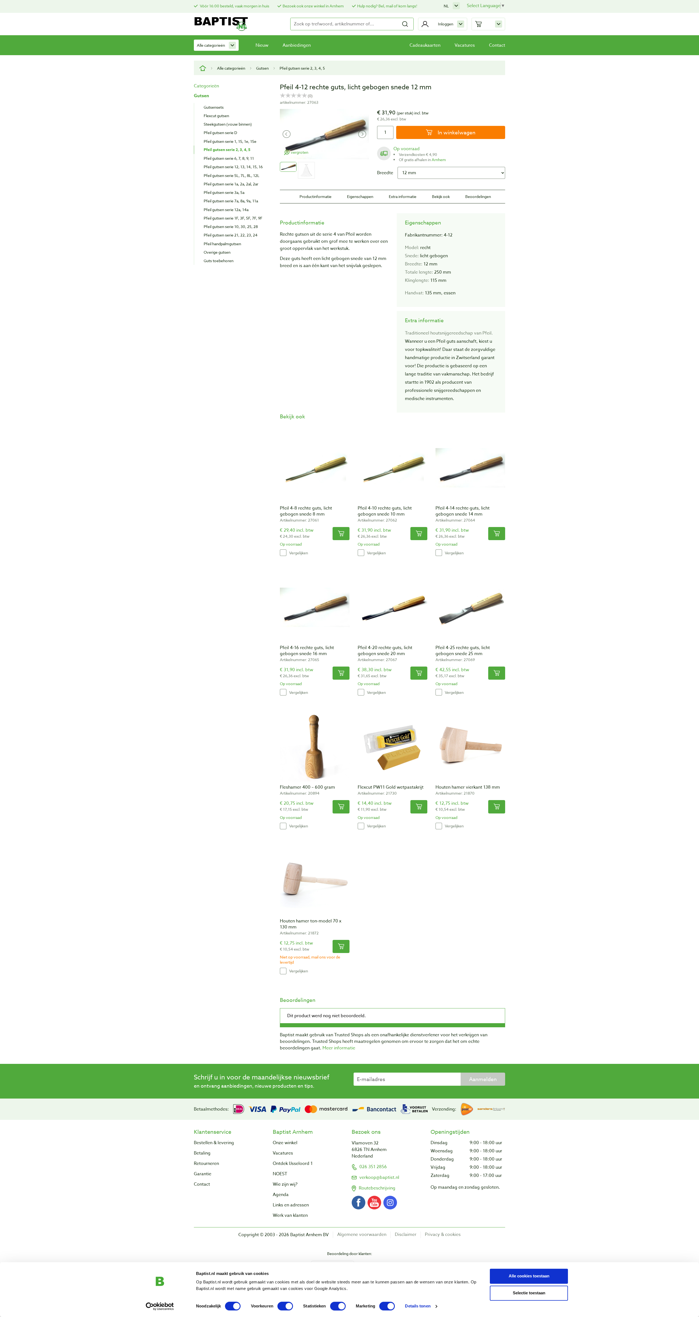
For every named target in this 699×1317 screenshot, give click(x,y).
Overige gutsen (217, 252)
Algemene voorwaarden (361, 1235)
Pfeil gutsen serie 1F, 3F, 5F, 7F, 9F (233, 218)
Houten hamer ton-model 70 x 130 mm (310, 924)
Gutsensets (214, 107)
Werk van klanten (290, 1215)
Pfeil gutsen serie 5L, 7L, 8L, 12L (231, 175)
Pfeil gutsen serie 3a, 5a (224, 192)
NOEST (280, 1174)
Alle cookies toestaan (529, 1276)
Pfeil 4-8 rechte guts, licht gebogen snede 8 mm (306, 511)
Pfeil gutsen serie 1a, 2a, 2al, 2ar (231, 184)
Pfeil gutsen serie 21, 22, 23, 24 (230, 235)
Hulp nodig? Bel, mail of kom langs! (387, 5)
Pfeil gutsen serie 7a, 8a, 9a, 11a (231, 200)
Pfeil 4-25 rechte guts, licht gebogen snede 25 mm (463, 651)
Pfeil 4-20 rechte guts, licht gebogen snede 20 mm (385, 651)
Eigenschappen (360, 196)
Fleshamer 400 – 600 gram (307, 787)
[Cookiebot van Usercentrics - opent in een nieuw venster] (160, 1306)
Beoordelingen (478, 196)
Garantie (202, 1174)
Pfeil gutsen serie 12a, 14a (226, 209)
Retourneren (206, 1163)
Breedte (385, 173)
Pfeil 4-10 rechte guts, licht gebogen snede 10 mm (385, 511)
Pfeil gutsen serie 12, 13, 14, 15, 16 (233, 166)
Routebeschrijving (377, 1188)
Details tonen (417, 1306)
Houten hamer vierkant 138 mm (468, 787)
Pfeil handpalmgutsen (222, 243)
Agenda (281, 1194)
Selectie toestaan (529, 1293)
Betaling (202, 1153)
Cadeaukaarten (425, 45)
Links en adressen (291, 1205)
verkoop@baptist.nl (379, 1177)
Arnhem (439, 159)
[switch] (285, 1306)
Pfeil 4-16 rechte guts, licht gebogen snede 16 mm (307, 651)
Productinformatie (315, 196)
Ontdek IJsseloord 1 (293, 1163)
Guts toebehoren (218, 260)
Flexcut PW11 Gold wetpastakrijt (390, 787)
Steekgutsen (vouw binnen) (228, 124)
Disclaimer (405, 1235)
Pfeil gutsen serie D (220, 132)
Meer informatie (338, 1048)
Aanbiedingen (297, 45)
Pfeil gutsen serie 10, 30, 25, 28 (231, 226)
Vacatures (465, 45)
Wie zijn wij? (285, 1184)
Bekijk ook (441, 196)
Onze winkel (285, 1143)
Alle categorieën (211, 45)
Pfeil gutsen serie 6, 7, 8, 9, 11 (229, 158)
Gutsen (262, 68)
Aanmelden (483, 1079)
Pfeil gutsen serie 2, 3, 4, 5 (302, 68)
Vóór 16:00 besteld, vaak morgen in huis (234, 5)
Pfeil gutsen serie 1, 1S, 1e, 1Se (230, 141)
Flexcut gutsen (216, 115)
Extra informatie (402, 196)
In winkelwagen (455, 132)
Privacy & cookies (443, 1235)
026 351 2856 (373, 1167)
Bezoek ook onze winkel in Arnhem (313, 5)
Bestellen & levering (214, 1143)
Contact (497, 45)
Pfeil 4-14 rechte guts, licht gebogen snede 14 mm (463, 511)
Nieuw (262, 45)
